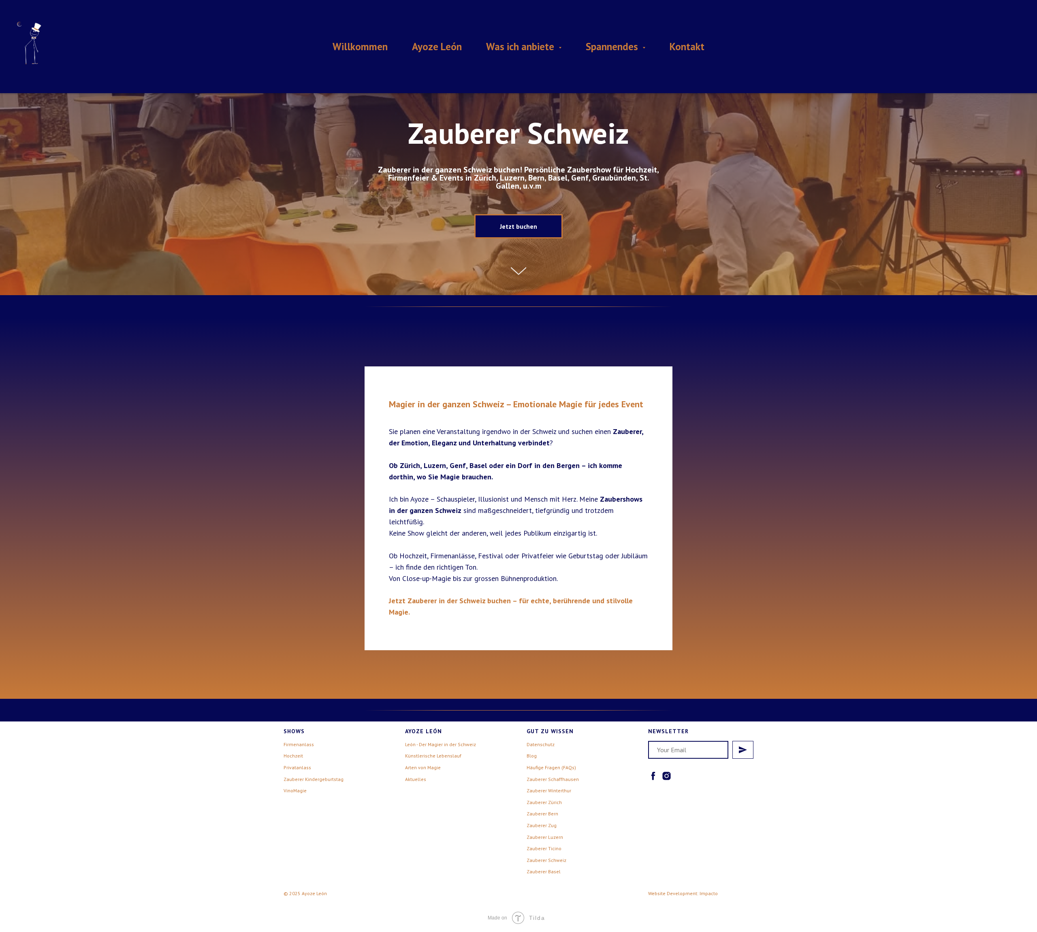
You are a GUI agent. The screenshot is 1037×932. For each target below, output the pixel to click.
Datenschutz (541, 744)
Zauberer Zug (542, 825)
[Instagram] (666, 776)
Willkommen (360, 46)
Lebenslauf (449, 756)
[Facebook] (653, 776)
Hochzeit (293, 756)
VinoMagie (295, 790)
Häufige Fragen (543, 767)
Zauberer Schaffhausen (553, 779)
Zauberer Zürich (544, 802)
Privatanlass (297, 767)
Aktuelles (415, 779)
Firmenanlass (299, 744)
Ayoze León (437, 46)
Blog (532, 756)
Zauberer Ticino (544, 848)
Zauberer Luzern (545, 837)
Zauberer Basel (544, 871)
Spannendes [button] (613, 46)
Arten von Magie (423, 767)
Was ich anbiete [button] (521, 46)
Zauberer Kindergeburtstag (314, 779)
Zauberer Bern (542, 814)
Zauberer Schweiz (546, 860)
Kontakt (687, 46)
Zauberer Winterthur (549, 790)
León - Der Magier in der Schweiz (440, 744)
